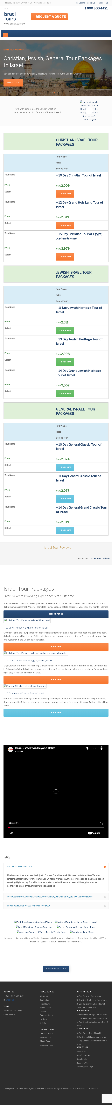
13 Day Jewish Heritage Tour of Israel (92, 1018)
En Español (80, 3)
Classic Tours (45, 1041)
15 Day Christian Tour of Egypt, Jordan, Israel (28, 660)
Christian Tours (15, 79)
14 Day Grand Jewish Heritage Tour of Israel (92, 1024)
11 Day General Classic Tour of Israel (91, 1037)
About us (44, 996)
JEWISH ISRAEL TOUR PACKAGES (74, 274)
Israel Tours (45, 1004)
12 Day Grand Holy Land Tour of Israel (92, 1000)
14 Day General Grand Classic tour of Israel (92, 1042)
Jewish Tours (45, 1037)
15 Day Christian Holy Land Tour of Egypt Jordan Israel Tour (91, 1005)
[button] (56, 866)
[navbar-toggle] (5, 35)
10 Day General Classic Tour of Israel (24, 693)
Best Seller (40, 79)
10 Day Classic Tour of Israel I (89, 1033)
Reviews (43, 1019)
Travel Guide (45, 1008)
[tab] (56, 866)
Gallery (43, 1023)
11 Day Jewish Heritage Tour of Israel (92, 1015)
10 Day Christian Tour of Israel (89, 996)
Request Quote (46, 1015)
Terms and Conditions (13, 1011)
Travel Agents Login (85, 1067)
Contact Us (103, 3)
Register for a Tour (56, 969)
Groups (43, 1011)
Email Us (10, 1000)
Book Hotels (81, 1059)
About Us (91, 3)
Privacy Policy (9, 1014)
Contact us (44, 1000)
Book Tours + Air (83, 1055)
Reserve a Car (82, 1063)
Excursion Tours (46, 1045)
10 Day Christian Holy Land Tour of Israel (26, 627)
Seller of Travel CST (79, 1089)
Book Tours (81, 1051)
